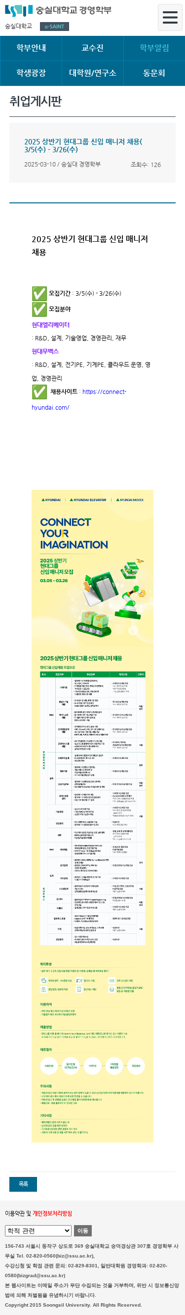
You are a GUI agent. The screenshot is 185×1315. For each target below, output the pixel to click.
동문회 (154, 73)
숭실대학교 (18, 26)
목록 (23, 1184)
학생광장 (31, 73)
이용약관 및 (38, 1213)
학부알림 (154, 48)
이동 (82, 1230)
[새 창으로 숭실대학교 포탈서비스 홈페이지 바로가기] (54, 26)
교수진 (92, 48)
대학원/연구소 (92, 73)
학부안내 (31, 48)
